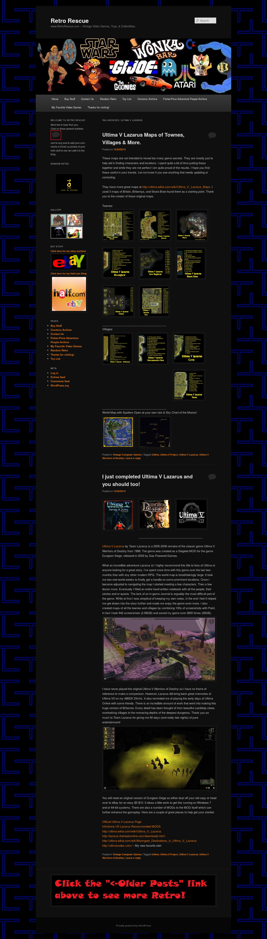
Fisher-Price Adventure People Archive (185, 99)
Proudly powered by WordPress (133, 925)
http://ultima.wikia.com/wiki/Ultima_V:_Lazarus (131, 831)
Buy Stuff (70, 99)
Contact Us (87, 99)
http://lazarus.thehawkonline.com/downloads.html (133, 836)
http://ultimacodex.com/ (117, 845)
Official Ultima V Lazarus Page (121, 822)
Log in (54, 373)
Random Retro (108, 99)
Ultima (155, 454)
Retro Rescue (70, 20)
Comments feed (60, 381)
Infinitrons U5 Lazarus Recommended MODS (131, 826)
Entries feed (58, 377)
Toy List (126, 99)
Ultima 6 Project (169, 454)
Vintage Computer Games (127, 454)
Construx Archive (147, 99)
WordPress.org (60, 385)
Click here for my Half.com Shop (69, 273)
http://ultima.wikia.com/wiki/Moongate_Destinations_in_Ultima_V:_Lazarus (149, 840)
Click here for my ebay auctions (68, 251)
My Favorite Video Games (66, 107)
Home (55, 99)
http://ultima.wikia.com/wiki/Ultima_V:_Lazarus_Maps (176, 187)
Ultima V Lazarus (188, 454)
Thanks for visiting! (98, 107)
